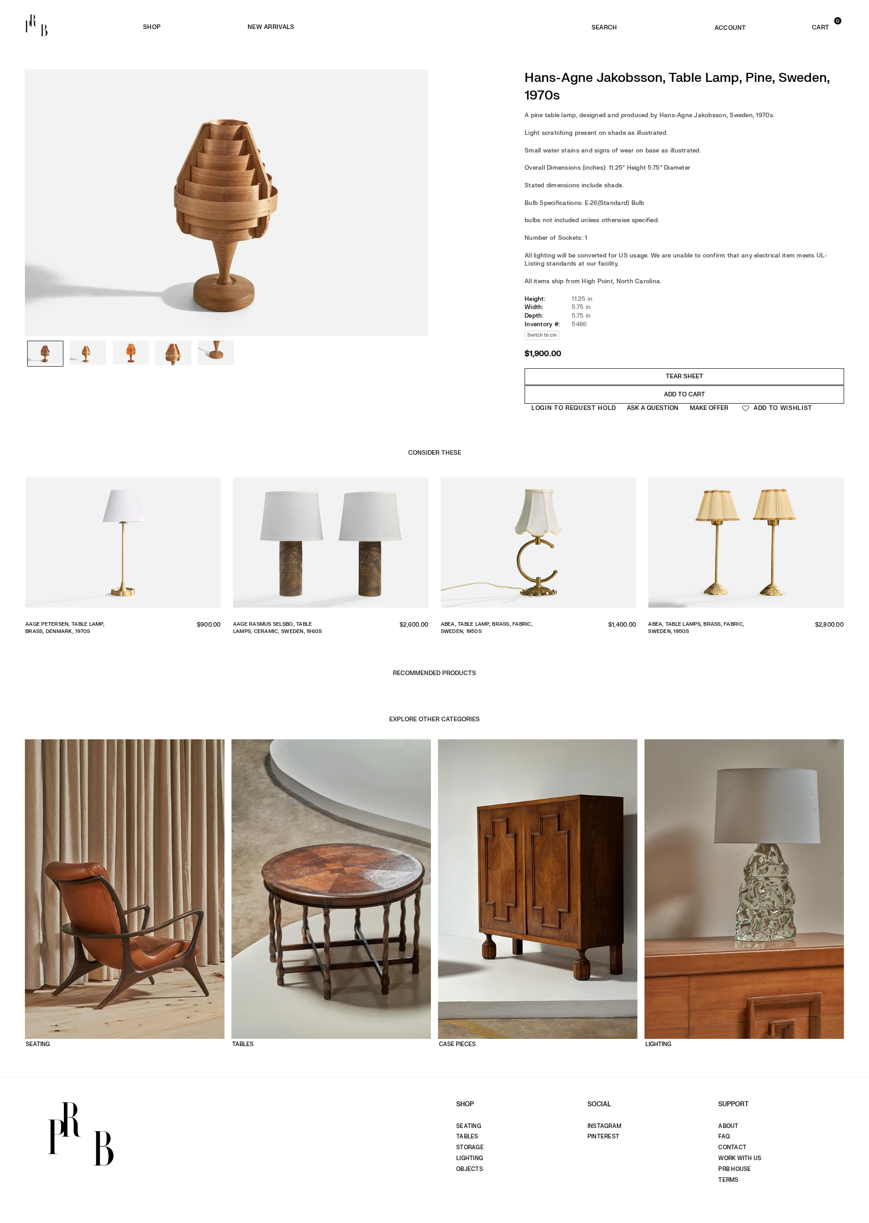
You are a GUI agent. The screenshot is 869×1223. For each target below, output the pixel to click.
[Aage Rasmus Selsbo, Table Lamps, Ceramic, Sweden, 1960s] (331, 545)
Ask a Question (652, 408)
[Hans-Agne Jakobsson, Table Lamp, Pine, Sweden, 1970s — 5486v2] (88, 353)
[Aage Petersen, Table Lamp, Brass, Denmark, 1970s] (123, 545)
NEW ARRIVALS (271, 27)
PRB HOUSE (734, 1169)
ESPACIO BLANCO (420, 27)
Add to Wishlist (781, 408)
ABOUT (728, 1126)
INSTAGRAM (604, 1126)
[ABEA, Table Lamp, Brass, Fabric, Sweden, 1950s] (538, 545)
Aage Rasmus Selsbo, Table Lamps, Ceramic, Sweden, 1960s (277, 627)
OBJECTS (469, 1169)
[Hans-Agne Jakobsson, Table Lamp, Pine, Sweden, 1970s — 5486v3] (131, 353)
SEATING (468, 1126)
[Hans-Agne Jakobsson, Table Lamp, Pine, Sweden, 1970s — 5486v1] (45, 353)
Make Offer (709, 408)
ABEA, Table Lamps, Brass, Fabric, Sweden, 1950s (696, 627)
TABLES (467, 1136)
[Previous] (36, 176)
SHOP (152, 27)
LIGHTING (469, 1158)
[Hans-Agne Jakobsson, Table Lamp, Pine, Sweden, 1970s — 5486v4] (173, 353)
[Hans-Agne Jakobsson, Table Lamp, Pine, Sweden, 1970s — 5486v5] (216, 353)
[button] (803, 25)
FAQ (724, 1136)
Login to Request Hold (573, 408)
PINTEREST (603, 1136)
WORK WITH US (739, 1158)
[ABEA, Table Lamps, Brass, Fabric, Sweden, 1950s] (746, 545)
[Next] (416, 176)
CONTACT (732, 1147)
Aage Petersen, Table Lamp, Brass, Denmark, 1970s (65, 627)
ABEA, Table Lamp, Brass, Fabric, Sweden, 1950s (487, 627)
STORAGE (470, 1147)
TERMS (728, 1180)
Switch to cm (542, 335)
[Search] (604, 25)
